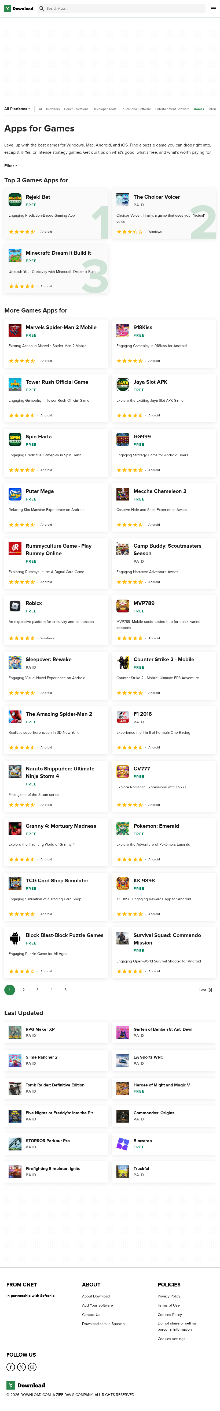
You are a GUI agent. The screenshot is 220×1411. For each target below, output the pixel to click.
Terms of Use (169, 1305)
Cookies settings (171, 1339)
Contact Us (91, 1314)
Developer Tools (104, 109)
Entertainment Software (172, 109)
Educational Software (136, 109)
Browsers (53, 109)
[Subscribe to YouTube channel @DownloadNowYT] (32, 1367)
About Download (96, 1296)
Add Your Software (97, 1305)
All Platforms (15, 109)
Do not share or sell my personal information (177, 1326)
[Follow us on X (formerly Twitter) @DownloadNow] (21, 1367)
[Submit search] (42, 8)
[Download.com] (18, 8)
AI (40, 109)
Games (199, 109)
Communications (76, 109)
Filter (9, 165)
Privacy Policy (169, 1296)
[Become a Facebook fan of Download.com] (10, 1367)
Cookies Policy (170, 1314)
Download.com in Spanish (103, 1324)
